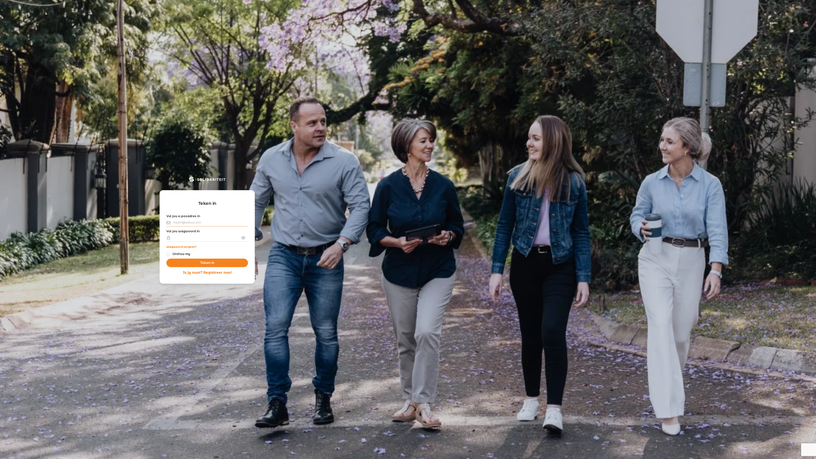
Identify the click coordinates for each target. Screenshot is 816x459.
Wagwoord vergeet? (181, 246)
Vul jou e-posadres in (183, 216)
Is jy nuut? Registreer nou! (207, 273)
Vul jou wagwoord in (183, 231)
